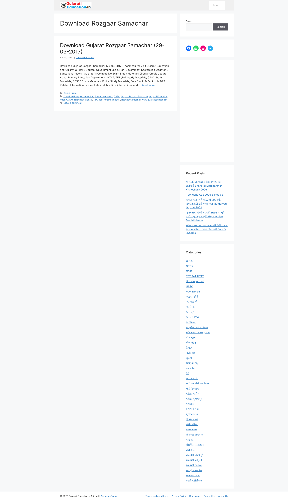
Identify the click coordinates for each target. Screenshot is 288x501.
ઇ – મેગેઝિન (192, 317)
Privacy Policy (178, 496)
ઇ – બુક (190, 312)
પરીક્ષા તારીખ (192, 393)
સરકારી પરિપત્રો (195, 455)
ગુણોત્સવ (190, 352)
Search (190, 21)
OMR (189, 271)
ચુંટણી (189, 357)
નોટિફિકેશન (192, 388)
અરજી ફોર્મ (192, 296)
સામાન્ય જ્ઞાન (193, 475)
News (189, 266)
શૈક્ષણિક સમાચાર (195, 444)
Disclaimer (195, 496)
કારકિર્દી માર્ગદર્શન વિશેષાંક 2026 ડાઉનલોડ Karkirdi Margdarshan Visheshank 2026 (204, 185)
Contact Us (209, 496)
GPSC (117, 96)
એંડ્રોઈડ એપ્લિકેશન (197, 327)
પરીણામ (190, 403)
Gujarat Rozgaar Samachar (134, 96)
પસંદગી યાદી (193, 409)
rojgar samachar (112, 99)
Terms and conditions (157, 496)
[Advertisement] (207, 111)
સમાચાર (190, 449)
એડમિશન (191, 322)
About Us (223, 496)
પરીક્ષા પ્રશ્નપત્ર (194, 398)
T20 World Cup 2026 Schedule (204, 194)
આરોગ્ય (190, 306)
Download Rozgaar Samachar (78, 96)
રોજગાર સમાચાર (70, 93)
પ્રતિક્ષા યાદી (192, 414)
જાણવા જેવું (192, 363)
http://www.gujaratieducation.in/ (76, 99)
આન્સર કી (191, 301)
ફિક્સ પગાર (192, 419)
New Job (98, 99)
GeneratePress (109, 496)
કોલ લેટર (191, 342)
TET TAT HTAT (195, 276)
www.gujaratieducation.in (154, 99)
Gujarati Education (158, 96)
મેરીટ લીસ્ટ (192, 424)
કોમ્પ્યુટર (191, 337)
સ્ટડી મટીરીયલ (194, 480)
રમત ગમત (191, 429)
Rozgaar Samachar (130, 99)
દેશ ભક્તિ (191, 368)
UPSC (189, 286)
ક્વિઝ (189, 347)
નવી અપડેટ (192, 378)
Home (215, 5)
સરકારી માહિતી (194, 460)
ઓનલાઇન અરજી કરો (198, 332)
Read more (148, 85)
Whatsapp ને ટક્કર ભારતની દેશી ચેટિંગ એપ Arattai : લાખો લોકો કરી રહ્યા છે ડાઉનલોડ (207, 229)
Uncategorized (195, 281)
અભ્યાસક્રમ (193, 291)
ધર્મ (187, 373)
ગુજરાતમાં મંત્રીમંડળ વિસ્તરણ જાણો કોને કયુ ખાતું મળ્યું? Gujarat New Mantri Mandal (205, 216)
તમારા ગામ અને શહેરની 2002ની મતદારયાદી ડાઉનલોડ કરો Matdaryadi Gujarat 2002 (206, 203)
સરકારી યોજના (194, 465)
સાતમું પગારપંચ (194, 470)
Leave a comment (72, 103)
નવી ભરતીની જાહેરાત (197, 383)
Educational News (103, 96)
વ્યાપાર (189, 439)
